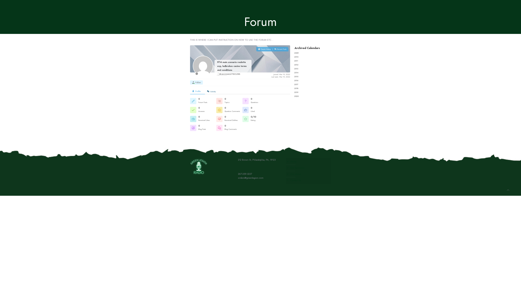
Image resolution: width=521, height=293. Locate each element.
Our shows (295, 174)
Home (293, 161)
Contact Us (295, 180)
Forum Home (265, 49)
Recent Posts (281, 49)
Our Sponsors (297, 167)
